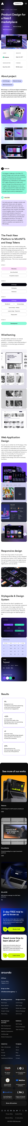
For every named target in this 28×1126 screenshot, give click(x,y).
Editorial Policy (9, 1118)
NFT (22, 57)
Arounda (18, 1121)
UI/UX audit (16, 255)
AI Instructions (19, 1118)
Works (7, 9)
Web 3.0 (18, 57)
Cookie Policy (18, 1114)
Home (2, 9)
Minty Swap (13, 9)
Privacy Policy (9, 1114)
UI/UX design (19, 445)
